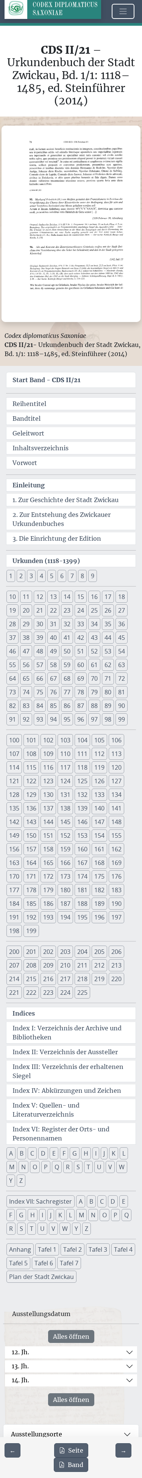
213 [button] (116, 965)
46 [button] (12, 651)
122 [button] (31, 781)
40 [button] (53, 637)
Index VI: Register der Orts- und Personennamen (60, 1133)
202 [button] (48, 951)
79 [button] (94, 692)
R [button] (68, 1167)
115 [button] (31, 767)
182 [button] (99, 890)
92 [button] (26, 719)
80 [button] (108, 692)
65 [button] (26, 678)
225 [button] (82, 992)
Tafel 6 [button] (43, 1263)
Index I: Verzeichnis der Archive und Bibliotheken (67, 1032)
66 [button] (39, 678)
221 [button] (14, 992)
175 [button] (99, 876)
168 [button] (99, 863)
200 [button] (14, 951)
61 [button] (94, 665)
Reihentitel (29, 404)
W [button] (122, 1167)
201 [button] (31, 951)
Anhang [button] (20, 1249)
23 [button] (67, 610)
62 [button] (108, 665)
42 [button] (80, 637)
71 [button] (108, 678)
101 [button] (31, 740)
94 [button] (53, 719)
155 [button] (116, 835)
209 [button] (48, 965)
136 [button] (31, 808)
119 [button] (99, 767)
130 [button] (48, 794)
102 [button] (48, 740)
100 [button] (14, 740)
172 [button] (48, 876)
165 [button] (48, 863)
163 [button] (14, 863)
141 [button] (116, 808)
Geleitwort (28, 433)
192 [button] (31, 917)
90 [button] (121, 706)
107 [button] (14, 754)
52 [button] (94, 651)
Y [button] (10, 1180)
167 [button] (82, 863)
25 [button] (94, 610)
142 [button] (14, 822)
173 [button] (65, 876)
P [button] (46, 1167)
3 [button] (31, 576)
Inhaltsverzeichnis (40, 448)
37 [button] (12, 637)
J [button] (104, 1153)
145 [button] (65, 822)
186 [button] (48, 903)
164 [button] (31, 863)
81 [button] (121, 692)
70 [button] (94, 678)
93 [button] (39, 719)
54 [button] (121, 651)
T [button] (88, 1167)
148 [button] (116, 822)
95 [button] (67, 719)
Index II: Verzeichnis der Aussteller (65, 1052)
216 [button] (48, 979)
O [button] (35, 1167)
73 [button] (12, 692)
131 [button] (65, 794)
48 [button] (39, 651)
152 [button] (65, 835)
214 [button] (14, 979)
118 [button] (82, 767)
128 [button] (14, 794)
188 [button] (82, 903)
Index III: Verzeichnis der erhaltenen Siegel (67, 1071)
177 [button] (14, 890)
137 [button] (48, 808)
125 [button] (82, 781)
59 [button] (67, 665)
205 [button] (99, 951)
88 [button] (94, 706)
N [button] (23, 1167)
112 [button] (99, 754)
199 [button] (31, 931)
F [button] (64, 1153)
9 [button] (92, 576)
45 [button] (121, 637)
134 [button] (116, 794)
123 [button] (48, 781)
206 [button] (116, 951)
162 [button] (116, 849)
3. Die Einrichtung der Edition (56, 538)
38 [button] (26, 637)
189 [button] (99, 903)
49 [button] (53, 651)
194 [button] (65, 917)
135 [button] (14, 808)
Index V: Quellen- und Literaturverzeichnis (46, 1109)
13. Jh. (20, 1366)
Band (75, 1465)
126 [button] (99, 781)
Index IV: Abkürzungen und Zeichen (66, 1090)
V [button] (110, 1167)
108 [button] (31, 754)
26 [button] (108, 610)
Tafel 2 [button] (72, 1249)
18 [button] (121, 597)
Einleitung (28, 485)
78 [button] (80, 692)
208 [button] (31, 965)
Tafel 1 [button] (47, 1249)
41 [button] (67, 637)
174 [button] (82, 876)
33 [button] (80, 624)
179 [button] (48, 890)
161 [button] (99, 849)
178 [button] (31, 890)
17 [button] (108, 597)
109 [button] (48, 754)
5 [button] (51, 576)
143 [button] (31, 822)
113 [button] (116, 754)
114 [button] (14, 767)
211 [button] (82, 965)
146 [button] (82, 822)
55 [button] (12, 665)
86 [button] (67, 706)
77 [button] (67, 692)
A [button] (11, 1153)
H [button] (86, 1153)
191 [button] (14, 917)
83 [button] (26, 706)
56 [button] (26, 665)
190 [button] (116, 903)
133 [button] (99, 794)
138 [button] (65, 808)
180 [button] (65, 890)
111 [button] (82, 754)
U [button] (99, 1167)
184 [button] (14, 903)
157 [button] (31, 849)
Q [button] (57, 1167)
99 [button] (121, 719)
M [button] (11, 1167)
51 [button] (80, 651)
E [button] (54, 1153)
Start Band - (46, 380)
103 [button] (65, 740)
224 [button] (65, 992)
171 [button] (31, 876)
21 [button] (39, 610)
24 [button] (80, 610)
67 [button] (53, 678)
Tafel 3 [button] (98, 1249)
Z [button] (21, 1180)
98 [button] (108, 719)
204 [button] (82, 951)
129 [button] (31, 794)
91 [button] (12, 719)
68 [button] (67, 678)
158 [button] (48, 849)
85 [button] (53, 706)
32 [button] (67, 624)
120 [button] (116, 767)
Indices (23, 1013)
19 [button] (12, 610)
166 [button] (65, 863)
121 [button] (14, 781)
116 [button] (48, 767)
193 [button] (48, 917)
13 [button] (53, 597)
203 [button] (65, 951)
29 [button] (26, 624)
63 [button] (121, 665)
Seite (75, 1450)
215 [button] (31, 979)
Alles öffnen (71, 1336)
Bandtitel (26, 418)
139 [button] (82, 808)
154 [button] (99, 835)
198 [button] (14, 931)
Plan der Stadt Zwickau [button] (41, 1277)
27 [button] (121, 610)
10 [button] (12, 597)
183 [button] (116, 890)
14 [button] (67, 597)
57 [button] (39, 665)
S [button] (78, 1167)
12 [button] (39, 597)
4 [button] (41, 576)
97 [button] (94, 719)
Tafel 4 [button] (123, 1249)
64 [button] (12, 678)
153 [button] (82, 835)
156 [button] (14, 849)
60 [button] (80, 665)
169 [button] (116, 863)
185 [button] (31, 903)
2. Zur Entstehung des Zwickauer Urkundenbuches (61, 519)
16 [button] (94, 597)
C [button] (32, 1153)
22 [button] (53, 610)
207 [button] (14, 965)
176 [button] (116, 876)
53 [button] (108, 651)
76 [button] (53, 692)
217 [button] (65, 979)
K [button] (113, 1153)
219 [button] (99, 979)
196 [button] (99, 917)
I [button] (96, 1153)
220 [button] (116, 979)
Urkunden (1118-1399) (46, 561)
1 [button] (10, 576)
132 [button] (82, 794)
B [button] (21, 1153)
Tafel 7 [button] (69, 1263)
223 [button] (48, 992)
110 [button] (65, 754)
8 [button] (82, 576)
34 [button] (94, 624)
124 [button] (65, 781)
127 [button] (116, 781)
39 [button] (39, 637)
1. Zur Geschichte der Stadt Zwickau (65, 500)
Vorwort (24, 463)
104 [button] (82, 740)
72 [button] (121, 678)
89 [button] (108, 706)
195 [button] (82, 917)
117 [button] (65, 767)
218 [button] (82, 979)
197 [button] (116, 917)
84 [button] (39, 706)
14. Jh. (20, 1380)
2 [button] (21, 576)
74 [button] (26, 692)
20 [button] (26, 610)
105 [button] (99, 740)
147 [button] (99, 822)
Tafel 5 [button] (18, 1263)
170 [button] (14, 876)
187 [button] (65, 903)
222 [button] (31, 992)
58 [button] (53, 665)
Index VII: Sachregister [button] (40, 1201)
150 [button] (31, 835)
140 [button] (99, 808)
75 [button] (39, 692)
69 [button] (80, 678)
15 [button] (80, 597)
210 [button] (65, 965)
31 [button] (53, 624)
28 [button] (12, 624)
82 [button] (12, 706)
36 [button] (121, 624)
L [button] (123, 1153)
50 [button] (67, 651)
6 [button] (62, 576)
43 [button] (94, 637)
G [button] (74, 1153)
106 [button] (116, 740)
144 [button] (48, 822)
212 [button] (99, 965)
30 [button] (39, 624)
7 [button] (72, 576)
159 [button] (65, 849)
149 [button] (14, 835)
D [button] (43, 1153)
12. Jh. (20, 1352)
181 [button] (82, 890)
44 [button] (108, 637)
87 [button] (80, 706)
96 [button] (80, 719)
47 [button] (26, 651)
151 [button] (48, 835)
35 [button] (108, 624)
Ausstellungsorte (36, 1434)
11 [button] (26, 597)
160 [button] (82, 849)
